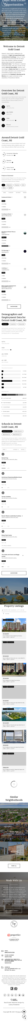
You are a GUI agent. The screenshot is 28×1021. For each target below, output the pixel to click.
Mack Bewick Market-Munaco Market (8, 232)
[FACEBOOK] (4, 995)
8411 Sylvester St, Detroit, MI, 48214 (9, 459)
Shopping (17, 185)
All (4, 185)
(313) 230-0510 (8, 962)
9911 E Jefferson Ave (7, 215)
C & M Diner (4, 268)
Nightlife (11, 187)
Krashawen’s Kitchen (6, 197)
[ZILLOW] (23, 995)
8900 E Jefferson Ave (7, 288)
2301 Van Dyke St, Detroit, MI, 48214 (9, 498)
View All (14, 865)
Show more (14, 306)
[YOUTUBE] (19, 995)
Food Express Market (6, 214)
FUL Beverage (5, 250)
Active (24, 185)
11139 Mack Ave (5, 269)
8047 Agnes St (5, 252)
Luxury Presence (14, 1004)
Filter (7, 613)
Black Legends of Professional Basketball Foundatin (9, 286)
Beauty (5, 187)
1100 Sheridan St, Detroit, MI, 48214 (9, 536)
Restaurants (10, 185)
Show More (14, 573)
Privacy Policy (20, 1012)
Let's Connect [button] (14, 910)
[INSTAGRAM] (8, 995)
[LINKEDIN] (12, 995)
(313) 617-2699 (8, 956)
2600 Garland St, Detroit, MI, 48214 (9, 478)
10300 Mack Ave (5, 234)
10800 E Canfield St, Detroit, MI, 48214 (10, 517)
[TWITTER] (15, 995)
